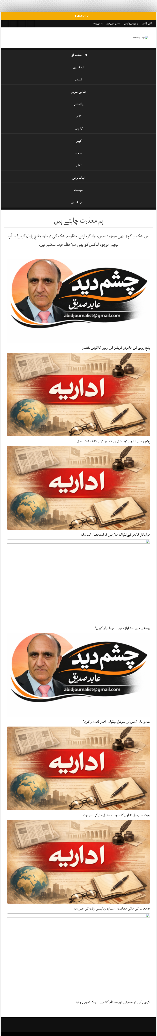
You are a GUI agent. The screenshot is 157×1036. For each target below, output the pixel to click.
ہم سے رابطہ (97, 23)
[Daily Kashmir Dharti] (140, 37)
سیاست (78, 190)
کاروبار (78, 128)
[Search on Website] (5, 23)
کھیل (79, 141)
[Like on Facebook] (14, 23)
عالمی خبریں (78, 202)
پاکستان (78, 104)
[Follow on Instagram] (31, 23)
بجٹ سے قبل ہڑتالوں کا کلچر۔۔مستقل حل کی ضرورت (116, 815)
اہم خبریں (78, 67)
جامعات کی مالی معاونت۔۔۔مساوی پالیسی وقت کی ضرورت (112, 908)
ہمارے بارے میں (113, 23)
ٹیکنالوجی (78, 177)
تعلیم (79, 165)
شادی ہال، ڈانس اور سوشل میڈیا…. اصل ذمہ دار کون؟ (116, 721)
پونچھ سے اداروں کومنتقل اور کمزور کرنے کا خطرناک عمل (113, 441)
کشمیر (78, 79)
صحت (78, 153)
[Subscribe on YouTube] (22, 23)
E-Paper (81, 16)
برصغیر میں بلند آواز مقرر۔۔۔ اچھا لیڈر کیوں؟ (122, 628)
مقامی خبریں (78, 91)
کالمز (78, 116)
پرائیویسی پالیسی (131, 23)
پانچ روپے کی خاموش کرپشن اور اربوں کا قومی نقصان (116, 347)
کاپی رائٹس (147, 23)
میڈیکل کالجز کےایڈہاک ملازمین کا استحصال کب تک (115, 534)
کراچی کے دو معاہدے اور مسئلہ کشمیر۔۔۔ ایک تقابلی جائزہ (113, 1002)
